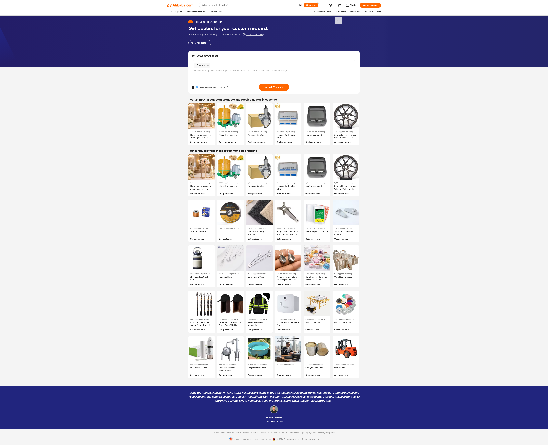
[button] (301, 5)
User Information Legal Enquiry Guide (300, 433)
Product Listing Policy (222, 433)
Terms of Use (278, 433)
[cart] (340, 5)
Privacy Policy (266, 433)
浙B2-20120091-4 (311, 439)
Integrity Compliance (326, 433)
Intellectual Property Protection (245, 433)
